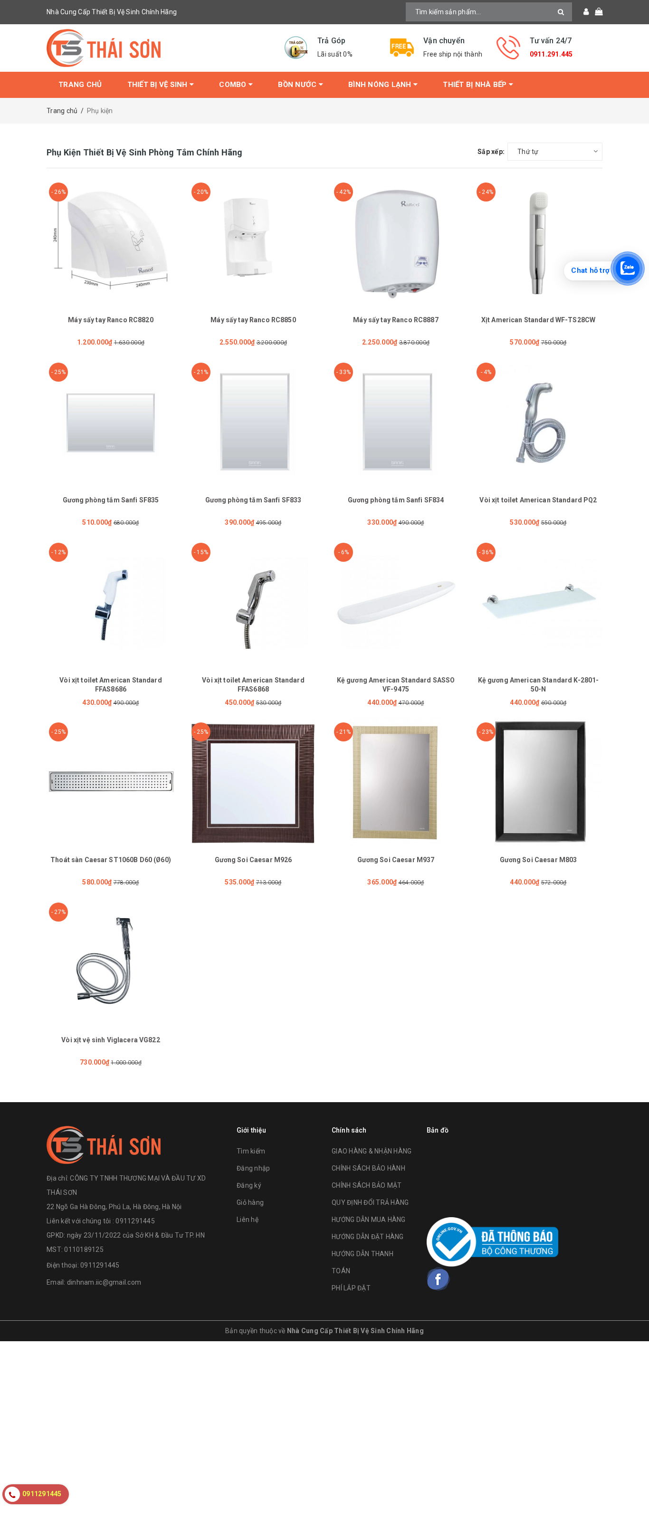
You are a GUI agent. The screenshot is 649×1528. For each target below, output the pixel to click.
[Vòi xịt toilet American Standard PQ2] (538, 422)
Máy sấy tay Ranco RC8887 (395, 320)
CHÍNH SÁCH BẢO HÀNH (368, 1168)
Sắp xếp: (491, 151)
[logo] (104, 1144)
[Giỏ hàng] (595, 12)
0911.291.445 (551, 54)
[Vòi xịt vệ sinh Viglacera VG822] (111, 962)
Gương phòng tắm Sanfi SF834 (396, 500)
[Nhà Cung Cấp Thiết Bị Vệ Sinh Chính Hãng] (158, 48)
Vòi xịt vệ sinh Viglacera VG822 (110, 1040)
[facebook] (438, 1279)
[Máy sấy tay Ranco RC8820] (111, 242)
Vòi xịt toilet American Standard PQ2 (538, 500)
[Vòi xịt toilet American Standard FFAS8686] (111, 602)
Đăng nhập (253, 1168)
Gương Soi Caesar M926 (253, 860)
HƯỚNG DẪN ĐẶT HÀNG (368, 1236)
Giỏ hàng (250, 1202)
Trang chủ (80, 84)
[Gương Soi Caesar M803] (538, 782)
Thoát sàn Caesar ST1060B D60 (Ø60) (110, 860)
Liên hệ (247, 1219)
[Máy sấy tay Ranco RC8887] (396, 242)
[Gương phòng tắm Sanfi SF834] (396, 422)
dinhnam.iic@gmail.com (104, 1282)
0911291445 (100, 1265)
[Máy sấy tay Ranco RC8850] (253, 242)
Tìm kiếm (251, 1151)
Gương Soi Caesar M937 (396, 860)
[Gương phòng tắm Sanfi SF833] (253, 422)
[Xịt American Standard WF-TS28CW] (538, 242)
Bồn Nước (298, 84)
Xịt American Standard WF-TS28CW (538, 320)
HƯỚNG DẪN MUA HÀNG (369, 1219)
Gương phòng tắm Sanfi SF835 (111, 500)
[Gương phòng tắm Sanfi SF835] (111, 422)
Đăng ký (249, 1185)
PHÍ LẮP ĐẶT (351, 1288)
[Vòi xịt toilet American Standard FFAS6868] (253, 602)
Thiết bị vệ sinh (158, 84)
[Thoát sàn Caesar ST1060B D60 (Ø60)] (111, 782)
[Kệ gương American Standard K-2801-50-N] (538, 602)
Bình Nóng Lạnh (380, 84)
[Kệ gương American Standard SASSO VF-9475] (396, 602)
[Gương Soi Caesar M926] (253, 782)
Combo (233, 84)
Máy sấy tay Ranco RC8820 (110, 320)
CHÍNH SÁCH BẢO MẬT (367, 1185)
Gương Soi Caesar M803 (538, 860)
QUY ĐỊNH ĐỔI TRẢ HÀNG (370, 1202)
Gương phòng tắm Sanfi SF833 (253, 500)
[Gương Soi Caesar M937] (396, 782)
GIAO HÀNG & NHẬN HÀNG (371, 1151)
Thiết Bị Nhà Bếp (475, 84)
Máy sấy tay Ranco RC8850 (253, 320)
